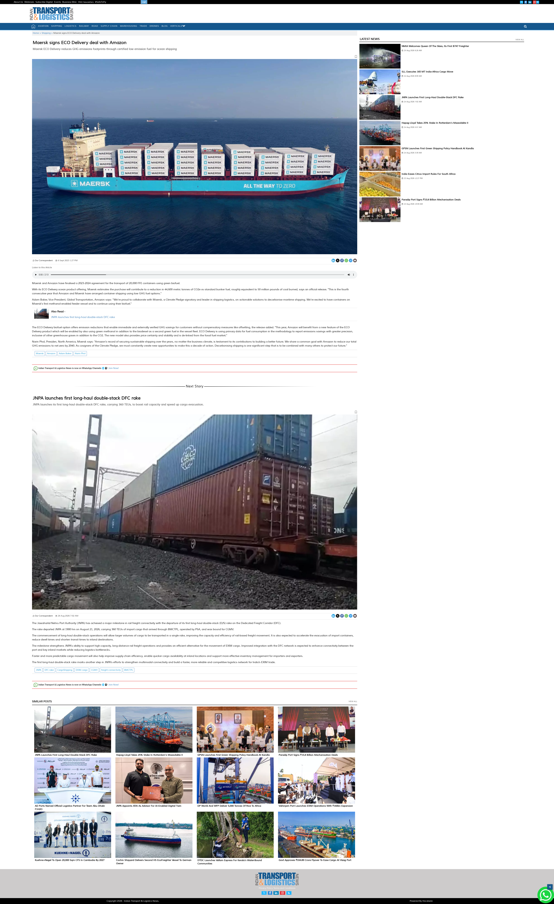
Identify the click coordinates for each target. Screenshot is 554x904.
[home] (33, 26)
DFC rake (49, 670)
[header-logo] (51, 13)
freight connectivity (111, 670)
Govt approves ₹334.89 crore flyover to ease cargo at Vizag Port (315, 860)
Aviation (43, 26)
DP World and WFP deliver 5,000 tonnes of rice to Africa (229, 805)
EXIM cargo (82, 670)
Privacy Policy (266, 888)
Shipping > (47, 33)
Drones (154, 26)
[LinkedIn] (333, 260)
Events (57, 2)
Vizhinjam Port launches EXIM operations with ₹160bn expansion (316, 805)
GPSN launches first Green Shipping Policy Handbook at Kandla (234, 755)
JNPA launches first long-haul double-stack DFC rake (83, 317)
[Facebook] (342, 260)
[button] (194, 57)
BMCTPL (128, 670)
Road (95, 26)
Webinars (29, 2)
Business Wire (69, 2)
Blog (165, 26)
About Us (18, 2)
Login (144, 2)
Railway (84, 26)
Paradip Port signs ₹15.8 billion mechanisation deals (308, 755)
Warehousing (128, 26)
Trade (143, 26)
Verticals (176, 26)
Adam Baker (65, 353)
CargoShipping (64, 670)
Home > (37, 33)
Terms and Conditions (284, 888)
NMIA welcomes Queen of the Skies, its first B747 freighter (435, 46)
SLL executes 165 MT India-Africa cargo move (427, 71)
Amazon (51, 353)
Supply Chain (109, 26)
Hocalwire (427, 901)
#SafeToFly (100, 2)
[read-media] (41, 317)
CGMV (94, 670)
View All (353, 701)
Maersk (40, 353)
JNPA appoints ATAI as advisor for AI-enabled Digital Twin (148, 805)
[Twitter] (337, 260)
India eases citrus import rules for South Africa (428, 174)
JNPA (38, 670)
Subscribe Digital (44, 2)
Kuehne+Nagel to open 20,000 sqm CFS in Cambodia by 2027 (69, 860)
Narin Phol (80, 353)
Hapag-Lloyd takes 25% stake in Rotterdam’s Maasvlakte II (149, 755)
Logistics (70, 26)
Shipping (56, 26)
